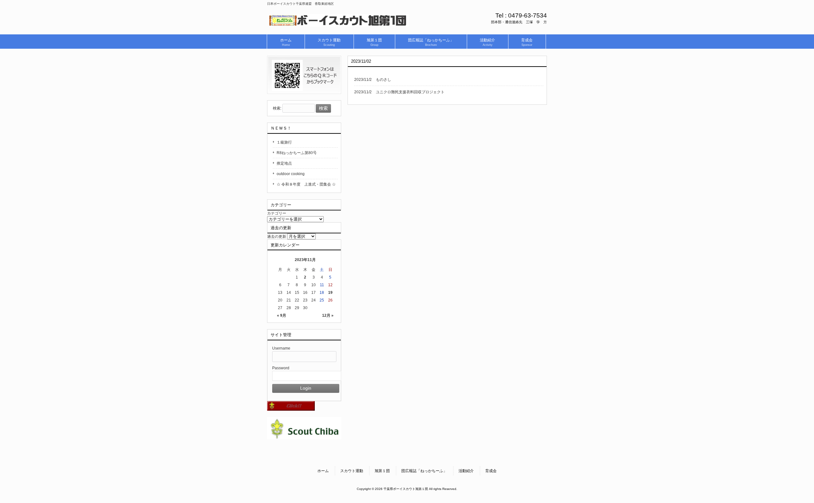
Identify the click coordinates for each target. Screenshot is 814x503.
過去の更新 (276, 236)
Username (281, 348)
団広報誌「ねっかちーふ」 (424, 471)
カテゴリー (276, 213)
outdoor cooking (291, 174)
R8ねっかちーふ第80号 (297, 153)
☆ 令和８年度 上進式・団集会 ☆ (306, 184)
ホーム (323, 471)
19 (330, 292)
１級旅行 (284, 142)
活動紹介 (466, 471)
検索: (277, 108)
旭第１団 (382, 471)
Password (280, 368)
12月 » (328, 315)
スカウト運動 (351, 471)
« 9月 (281, 315)
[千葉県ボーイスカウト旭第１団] (339, 24)
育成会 (491, 471)
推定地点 (284, 163)
